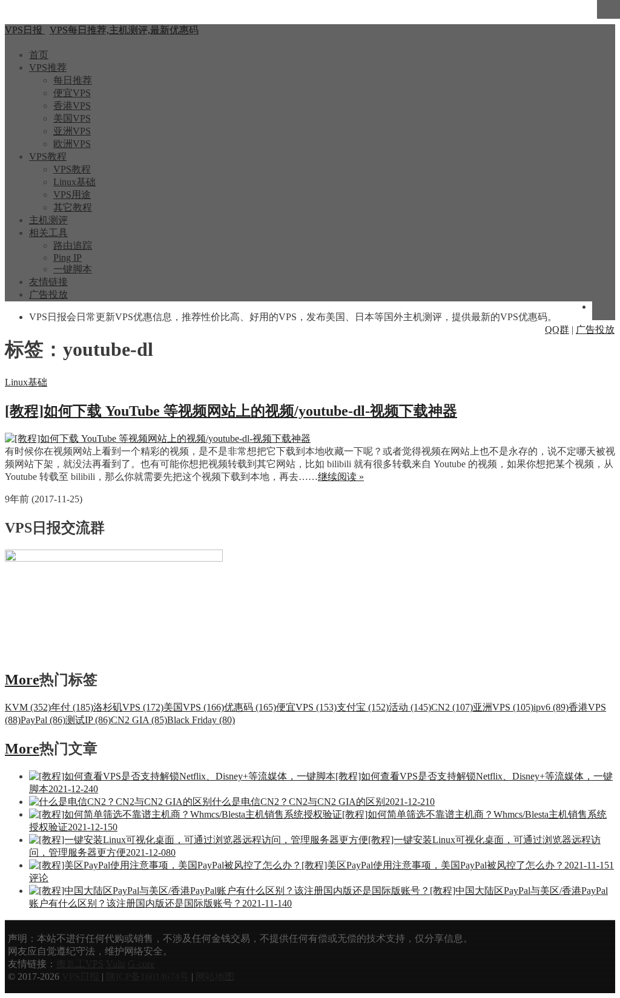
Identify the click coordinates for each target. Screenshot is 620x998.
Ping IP (67, 257)
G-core (141, 964)
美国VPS (72, 118)
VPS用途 (72, 194)
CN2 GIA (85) (139, 720)
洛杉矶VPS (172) (128, 707)
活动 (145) (410, 707)
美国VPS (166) (193, 707)
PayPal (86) (43, 720)
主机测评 (48, 220)
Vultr (115, 964)
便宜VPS (72, 93)
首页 (38, 55)
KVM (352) (28, 707)
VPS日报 (82, 976)
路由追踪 (72, 245)
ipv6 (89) (551, 707)
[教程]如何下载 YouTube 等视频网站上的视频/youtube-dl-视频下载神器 (231, 411)
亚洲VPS (72, 131)
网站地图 (215, 976)
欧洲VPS (72, 144)
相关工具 (48, 233)
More (22, 680)
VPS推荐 (48, 67)
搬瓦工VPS (80, 964)
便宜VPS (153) (306, 707)
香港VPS (72, 105)
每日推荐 (72, 80)
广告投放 (48, 294)
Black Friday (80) (201, 720)
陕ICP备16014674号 (147, 976)
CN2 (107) (452, 707)
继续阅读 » (341, 476)
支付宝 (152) (363, 707)
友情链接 (48, 282)
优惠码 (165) (250, 707)
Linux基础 (74, 182)
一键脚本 (72, 269)
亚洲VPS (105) (503, 707)
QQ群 (557, 329)
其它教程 (72, 207)
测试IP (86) (88, 720)
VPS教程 (48, 156)
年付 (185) (72, 707)
